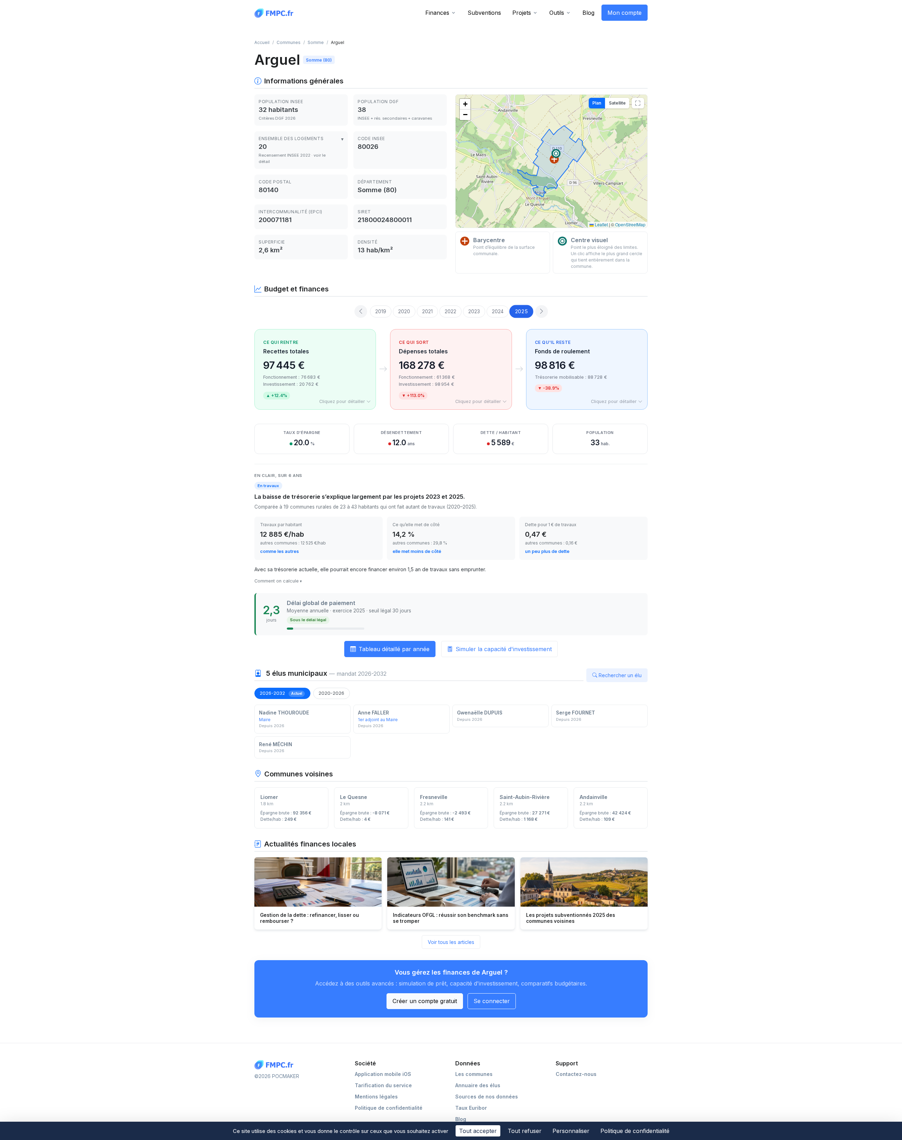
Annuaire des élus (477, 1085)
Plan (596, 103)
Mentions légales (376, 1097)
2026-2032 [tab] (281, 693)
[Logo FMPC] (275, 1065)
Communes (289, 42)
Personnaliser (570, 1130)
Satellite (617, 103)
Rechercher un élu (620, 675)
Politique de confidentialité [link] (634, 1130)
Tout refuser (525, 1130)
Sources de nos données (486, 1097)
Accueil (262, 42)
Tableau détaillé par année (394, 649)
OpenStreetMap (630, 224)
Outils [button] (556, 12)
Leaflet (601, 224)
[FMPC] (275, 12)
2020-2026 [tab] (331, 693)
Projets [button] (521, 12)
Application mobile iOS (383, 1074)
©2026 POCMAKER (276, 1076)
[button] (554, 159)
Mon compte (624, 12)
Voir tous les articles (451, 942)
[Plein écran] (638, 103)
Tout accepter (478, 1130)
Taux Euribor (471, 1108)
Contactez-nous (576, 1074)
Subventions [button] (484, 12)
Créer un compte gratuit (425, 1000)
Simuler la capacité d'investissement (504, 649)
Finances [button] (437, 12)
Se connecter (492, 1000)
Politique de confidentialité (388, 1108)
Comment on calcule (276, 581)
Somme (316, 42)
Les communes (474, 1074)
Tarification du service (383, 1085)
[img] (551, 161)
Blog (588, 12)
